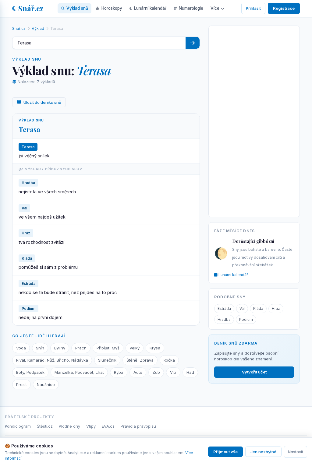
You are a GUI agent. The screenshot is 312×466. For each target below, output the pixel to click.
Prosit (21, 384)
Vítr (173, 372)
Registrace (284, 8)
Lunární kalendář (150, 8)
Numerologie (191, 8)
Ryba (118, 372)
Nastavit (295, 451)
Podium (246, 319)
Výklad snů (77, 8)
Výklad (38, 28)
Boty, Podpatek (30, 372)
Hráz (276, 308)
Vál (242, 308)
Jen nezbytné (263, 451)
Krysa (155, 347)
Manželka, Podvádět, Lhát (79, 372)
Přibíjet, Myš (108, 347)
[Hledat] (193, 43)
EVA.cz (108, 426)
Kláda (258, 308)
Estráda (224, 308)
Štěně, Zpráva (140, 360)
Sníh (40, 347)
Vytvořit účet (254, 372)
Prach (81, 347)
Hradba (224, 319)
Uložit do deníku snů (42, 102)
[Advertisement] (254, 120)
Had (190, 372)
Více (215, 8)
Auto (137, 372)
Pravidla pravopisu (138, 426)
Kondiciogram (18, 426)
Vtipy (91, 426)
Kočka (169, 360)
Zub (156, 372)
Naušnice (46, 384)
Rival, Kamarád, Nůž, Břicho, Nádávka (52, 360)
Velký (134, 347)
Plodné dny (69, 426)
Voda (21, 347)
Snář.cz (30, 8)
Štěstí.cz (45, 426)
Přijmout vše (225, 451)
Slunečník (107, 360)
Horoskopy (111, 8)
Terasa (29, 129)
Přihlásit (253, 8)
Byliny (59, 347)
